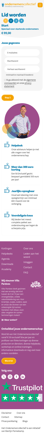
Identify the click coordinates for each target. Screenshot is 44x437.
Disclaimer (6, 413)
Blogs (25, 421)
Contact (27, 267)
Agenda (5, 258)
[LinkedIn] (22, 376)
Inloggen (28, 262)
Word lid (9, 361)
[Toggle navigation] (39, 5)
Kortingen (6, 248)
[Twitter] (3, 376)
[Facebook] (16, 376)
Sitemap (18, 417)
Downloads (7, 264)
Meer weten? (10, 320)
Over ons (28, 248)
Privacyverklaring (9, 421)
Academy (6, 269)
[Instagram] (10, 376)
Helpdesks (7, 253)
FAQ (25, 272)
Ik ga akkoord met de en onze (20, 83)
